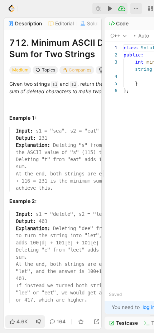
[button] (136, 8)
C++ (115, 36)
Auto (143, 36)
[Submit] (121, 8)
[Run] (110, 8)
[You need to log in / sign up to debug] (98, 8)
